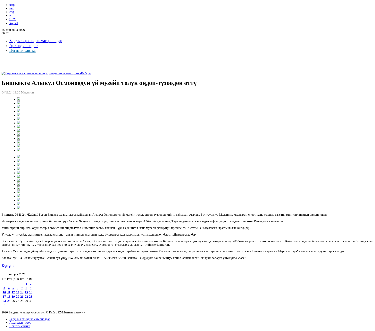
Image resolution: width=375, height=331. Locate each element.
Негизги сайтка (22, 50)
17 (4, 296)
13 (17, 292)
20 (17, 296)
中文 (12, 19)
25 (8, 301)
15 (26, 292)
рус (11, 8)
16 (30, 292)
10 (4, 292)
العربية (13, 23)
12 (13, 292)
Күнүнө (8, 265)
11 (8, 292)
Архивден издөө (23, 45)
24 (4, 301)
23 (30, 296)
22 (26, 296)
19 (13, 296)
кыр (12, 4)
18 (8, 296)
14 (21, 292)
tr (10, 15)
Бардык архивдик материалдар (35, 40)
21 (21, 296)
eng (11, 11)
